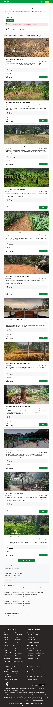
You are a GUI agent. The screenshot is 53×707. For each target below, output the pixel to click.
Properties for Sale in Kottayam (33, 652)
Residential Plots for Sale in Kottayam (14, 573)
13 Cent (10, 287)
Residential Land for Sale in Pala (14, 59)
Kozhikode (6, 640)
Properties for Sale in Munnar (33, 658)
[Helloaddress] (7, 2)
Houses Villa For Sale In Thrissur (33, 666)
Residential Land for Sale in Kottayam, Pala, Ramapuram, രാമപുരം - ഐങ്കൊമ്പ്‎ (22, 588)
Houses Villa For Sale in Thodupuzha (11, 678)
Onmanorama (23, 688)
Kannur (5, 642)
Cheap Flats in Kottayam (32, 640)
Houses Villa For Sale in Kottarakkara (34, 674)
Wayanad (17, 640)
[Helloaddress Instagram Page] (32, 685)
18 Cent (10, 504)
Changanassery (7, 652)
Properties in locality (12, 618)
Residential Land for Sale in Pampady (15, 189)
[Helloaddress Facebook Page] (28, 685)
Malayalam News (15, 688)
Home (5, 5)
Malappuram (18, 639)
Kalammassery (18, 653)
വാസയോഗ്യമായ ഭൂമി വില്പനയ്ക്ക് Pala (16, 233)
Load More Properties (26, 560)
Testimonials (19, 692)
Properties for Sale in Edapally (33, 655)
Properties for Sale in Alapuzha (33, 657)
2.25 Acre (11, 331)
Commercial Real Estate (32, 679)
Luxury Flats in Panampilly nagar (33, 642)
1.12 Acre (11, 244)
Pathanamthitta (18, 634)
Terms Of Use (39, 705)
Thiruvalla (6, 657)
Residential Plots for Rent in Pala (13, 580)
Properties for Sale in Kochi (33, 648)
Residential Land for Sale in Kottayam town (17, 146)
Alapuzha (6, 634)
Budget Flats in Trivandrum (32, 634)
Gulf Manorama (7, 690)
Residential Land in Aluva (9, 669)
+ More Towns (18, 658)
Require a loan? (8, 17)
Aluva (16, 650)
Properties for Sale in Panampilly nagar (35, 653)
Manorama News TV (31, 688)
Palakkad (6, 639)
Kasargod (17, 642)
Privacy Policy (33, 705)
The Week (22, 690)
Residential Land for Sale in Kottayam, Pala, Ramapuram (17, 599)
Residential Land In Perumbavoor (11, 674)
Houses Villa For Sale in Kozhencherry (34, 676)
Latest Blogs (13, 692)
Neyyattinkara (7, 658)
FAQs (43, 705)
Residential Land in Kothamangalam (11, 673)
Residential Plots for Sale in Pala (13, 575)
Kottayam (20, 5)
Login (47, 1)
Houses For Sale (30, 671)
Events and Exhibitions (28, 692)
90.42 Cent (11, 113)
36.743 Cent (12, 157)
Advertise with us (42, 692)
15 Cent (10, 70)
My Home (36, 692)
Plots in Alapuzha (30, 637)
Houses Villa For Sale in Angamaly (11, 671)
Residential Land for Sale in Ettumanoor (16, 537)
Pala (5, 655)
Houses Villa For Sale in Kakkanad (34, 668)
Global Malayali (15, 690)
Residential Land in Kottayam (12, 568)
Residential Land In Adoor (32, 678)
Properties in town (10, 615)
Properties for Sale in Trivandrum (34, 650)
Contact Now (10, 20)
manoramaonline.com (39, 703)
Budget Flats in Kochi (31, 632)
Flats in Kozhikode (31, 639)
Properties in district (12, 613)
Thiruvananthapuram (8, 632)
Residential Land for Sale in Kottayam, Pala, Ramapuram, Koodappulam (21, 594)
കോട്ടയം (8, 235)
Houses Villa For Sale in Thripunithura (34, 669)
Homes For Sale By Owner (9, 668)
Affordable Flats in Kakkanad (33, 636)
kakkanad (17, 652)
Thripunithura (18, 657)
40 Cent (11, 548)
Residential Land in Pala (11, 571)
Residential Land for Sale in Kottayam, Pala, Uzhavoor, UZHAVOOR (19, 590)
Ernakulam (6, 637)
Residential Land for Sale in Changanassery (17, 102)
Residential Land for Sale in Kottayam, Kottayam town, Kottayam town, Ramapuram (24, 592)
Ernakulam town (18, 648)
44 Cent (11, 461)
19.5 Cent (11, 417)
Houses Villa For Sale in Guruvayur (34, 673)
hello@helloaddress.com (38, 700)
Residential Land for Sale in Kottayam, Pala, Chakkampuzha (18, 597)
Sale (9, 5)
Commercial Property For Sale (10, 679)
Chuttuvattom (40, 688)
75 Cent (11, 374)
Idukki (16, 636)
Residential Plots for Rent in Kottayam (14, 577)
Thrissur (16, 637)
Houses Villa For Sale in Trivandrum (11, 664)
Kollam (16, 632)
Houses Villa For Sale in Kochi (33, 664)
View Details (43, 77)
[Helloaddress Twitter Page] (30, 685)
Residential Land (14, 5)
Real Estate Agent (7, 676)
